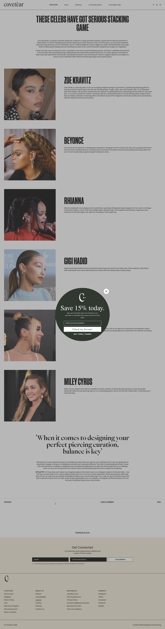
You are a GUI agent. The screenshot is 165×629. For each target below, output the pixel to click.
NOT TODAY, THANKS (82, 334)
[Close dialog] (106, 291)
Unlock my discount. (82, 329)
